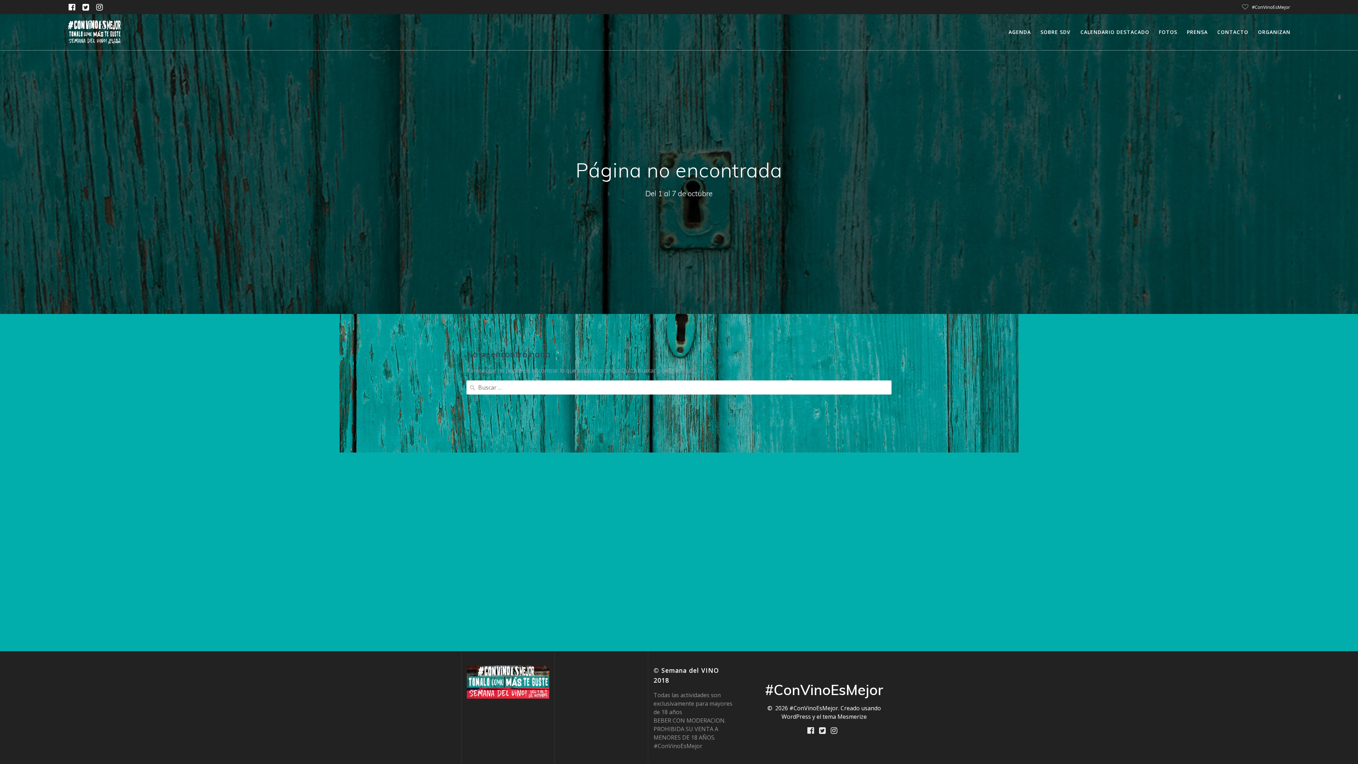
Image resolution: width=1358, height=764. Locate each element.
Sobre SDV (1055, 32)
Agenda (1020, 32)
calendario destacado (1114, 32)
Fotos (1168, 32)
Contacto (1232, 32)
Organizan (1274, 32)
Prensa (1197, 32)
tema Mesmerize (845, 717)
